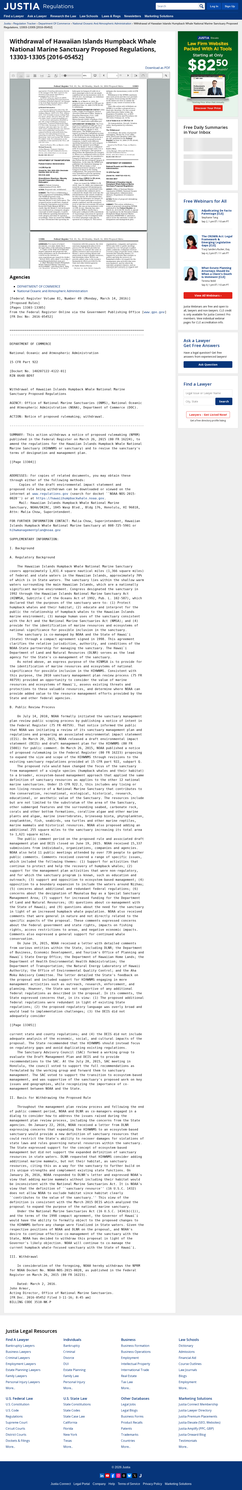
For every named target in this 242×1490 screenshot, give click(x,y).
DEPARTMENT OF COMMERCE (38, 286)
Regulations (14, 1416)
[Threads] (124, 1475)
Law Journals (188, 1370)
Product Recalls (132, 1422)
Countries (128, 1441)
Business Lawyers (18, 1352)
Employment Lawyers (21, 1364)
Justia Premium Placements (198, 1416)
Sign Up (230, 6)
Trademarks (129, 1434)
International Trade (135, 1370)
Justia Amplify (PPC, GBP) (196, 1428)
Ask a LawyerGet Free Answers (202, 343)
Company (99, 1483)
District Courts (16, 1434)
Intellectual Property (135, 1364)
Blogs (183, 1376)
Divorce (68, 1358)
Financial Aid (187, 1358)
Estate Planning (74, 1370)
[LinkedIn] (102, 1475)
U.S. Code (12, 1410)
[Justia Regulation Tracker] (22, 6)
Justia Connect (61, 1483)
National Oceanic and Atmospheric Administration (52, 291)
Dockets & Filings (18, 1441)
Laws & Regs (111, 16)
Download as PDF (157, 68)
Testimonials (188, 1441)
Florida (68, 1428)
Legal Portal (82, 1483)
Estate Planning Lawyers (23, 1370)
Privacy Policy (152, 1483)
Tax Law (127, 1382)
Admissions (187, 1352)
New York (70, 1434)
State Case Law (74, 1416)
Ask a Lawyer (37, 16)
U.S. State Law (75, 1398)
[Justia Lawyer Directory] (140, 1475)
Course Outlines (190, 1364)
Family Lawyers (16, 1376)
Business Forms (132, 1416)
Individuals (72, 1339)
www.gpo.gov (154, 312)
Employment (130, 1358)
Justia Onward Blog (192, 1434)
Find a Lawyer (14, 16)
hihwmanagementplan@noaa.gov (35, 530)
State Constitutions (77, 1404)
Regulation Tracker (24, 23)
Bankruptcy (71, 1346)
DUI (66, 1364)
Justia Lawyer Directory (195, 1410)
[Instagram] (118, 1475)
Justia (7, 23)
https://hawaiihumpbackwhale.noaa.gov (70, 498)
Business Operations (136, 1352)
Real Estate (129, 1376)
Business (128, 1339)
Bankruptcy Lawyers (20, 1346)
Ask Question (208, 364)
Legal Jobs (128, 1404)
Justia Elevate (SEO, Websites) (199, 1422)
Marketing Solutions (159, 16)
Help (112, 1483)
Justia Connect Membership (198, 1404)
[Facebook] (113, 1475)
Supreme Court (16, 1422)
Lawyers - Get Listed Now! (208, 414)
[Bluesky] (129, 1475)
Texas (67, 1441)
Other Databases (135, 1398)
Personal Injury (74, 1382)
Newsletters (132, 16)
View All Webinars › (208, 295)
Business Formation (135, 1346)
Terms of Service (129, 1483)
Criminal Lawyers (18, 1358)
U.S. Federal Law (19, 1398)
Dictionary (186, 1346)
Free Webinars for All (205, 200)
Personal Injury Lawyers (23, 1382)
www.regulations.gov (50, 494)
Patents (126, 1428)
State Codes (71, 1410)
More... (10, 1388)
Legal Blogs (129, 1410)
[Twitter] (135, 1475)
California (70, 1422)
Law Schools (89, 16)
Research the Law (63, 16)
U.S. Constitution (17, 1404)
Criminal (69, 1352)
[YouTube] (107, 1475)
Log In (214, 6)
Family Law (71, 1376)
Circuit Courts (15, 1428)
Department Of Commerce (54, 23)
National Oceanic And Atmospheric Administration (102, 23)
